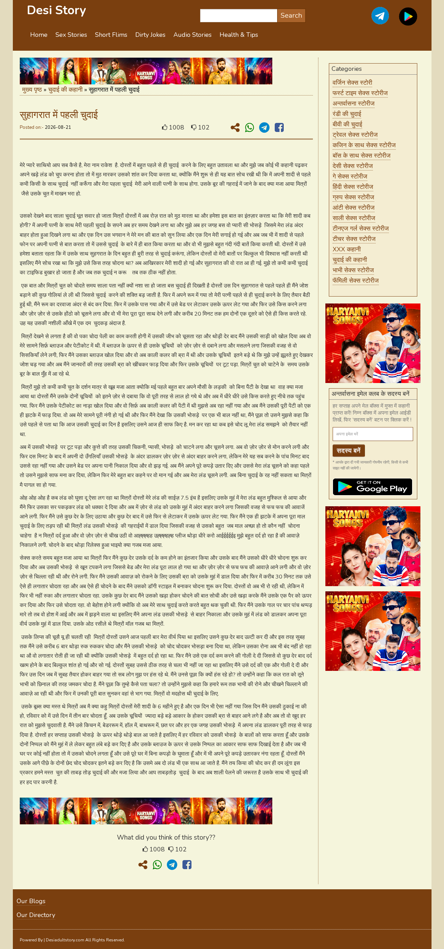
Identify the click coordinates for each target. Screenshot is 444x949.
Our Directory (36, 915)
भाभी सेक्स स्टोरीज (353, 270)
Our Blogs (31, 901)
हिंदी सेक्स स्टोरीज (353, 187)
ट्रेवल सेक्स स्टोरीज (355, 135)
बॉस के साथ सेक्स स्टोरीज (362, 155)
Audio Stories (192, 35)
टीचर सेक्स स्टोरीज (354, 239)
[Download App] (408, 20)
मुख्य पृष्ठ (32, 89)
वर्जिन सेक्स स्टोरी (352, 82)
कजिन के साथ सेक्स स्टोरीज (364, 145)
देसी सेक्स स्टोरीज (353, 166)
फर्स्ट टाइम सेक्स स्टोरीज (360, 93)
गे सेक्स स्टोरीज (350, 176)
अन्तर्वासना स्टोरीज (354, 103)
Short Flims (111, 35)
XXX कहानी (347, 249)
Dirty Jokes (150, 35)
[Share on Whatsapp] (251, 128)
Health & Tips (239, 35)
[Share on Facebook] (279, 128)
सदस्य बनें (348, 450)
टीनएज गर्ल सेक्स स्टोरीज (361, 228)
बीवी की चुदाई (347, 124)
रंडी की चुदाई (347, 114)
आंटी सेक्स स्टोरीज (354, 207)
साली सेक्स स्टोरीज (354, 218)
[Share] (236, 128)
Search (291, 15)
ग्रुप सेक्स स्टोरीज (353, 197)
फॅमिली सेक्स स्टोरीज (356, 280)
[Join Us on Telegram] (373, 20)
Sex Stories (71, 35)
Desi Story (56, 10)
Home (39, 35)
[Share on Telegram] (265, 128)
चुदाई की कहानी (65, 89)
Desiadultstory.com (65, 940)
